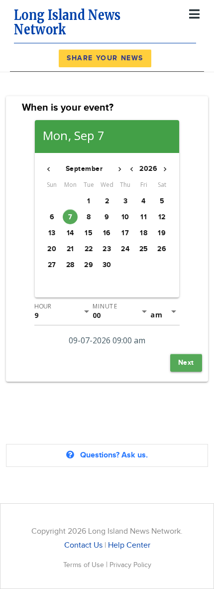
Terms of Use (84, 565)
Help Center (129, 545)
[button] (49, 169)
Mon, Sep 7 (74, 136)
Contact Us (83, 545)
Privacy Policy (130, 565)
